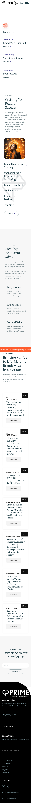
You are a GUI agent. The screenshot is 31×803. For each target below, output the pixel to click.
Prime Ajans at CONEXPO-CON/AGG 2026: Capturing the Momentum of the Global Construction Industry (15, 446)
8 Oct (24, 534)
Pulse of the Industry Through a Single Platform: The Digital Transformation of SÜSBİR (14, 583)
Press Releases (11, 399)
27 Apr (24, 606)
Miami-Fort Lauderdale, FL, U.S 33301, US (15, 739)
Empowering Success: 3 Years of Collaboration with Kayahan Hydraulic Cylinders (14, 616)
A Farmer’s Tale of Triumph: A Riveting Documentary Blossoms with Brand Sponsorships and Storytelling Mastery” (15, 547)
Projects (5, 770)
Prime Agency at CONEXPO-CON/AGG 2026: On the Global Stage (15, 479)
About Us (5, 767)
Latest (18, 502)
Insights (11, 434)
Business (11, 398)
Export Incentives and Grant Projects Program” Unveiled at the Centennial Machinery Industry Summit (15, 511)
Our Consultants (7, 761)
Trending (11, 537)
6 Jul (24, 395)
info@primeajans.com (9, 715)
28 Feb (24, 470)
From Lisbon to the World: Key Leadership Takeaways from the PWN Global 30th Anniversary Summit (15, 408)
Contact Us (5, 773)
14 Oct (24, 500)
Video (18, 537)
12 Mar (24, 432)
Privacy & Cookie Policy (9, 798)
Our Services (6, 764)
